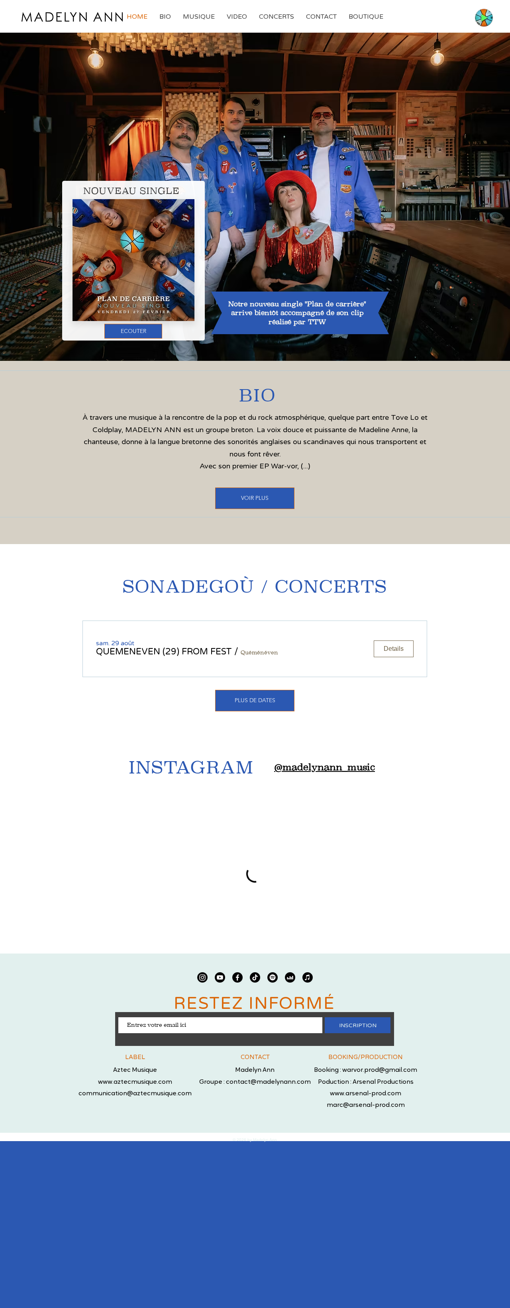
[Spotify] (272, 977)
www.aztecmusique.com (135, 1082)
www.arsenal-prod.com (365, 1094)
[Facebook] (237, 977)
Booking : (328, 1070)
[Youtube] (220, 977)
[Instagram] (202, 977)
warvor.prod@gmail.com (379, 1070)
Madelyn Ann (255, 1070)
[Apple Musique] (307, 977)
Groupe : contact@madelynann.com (255, 1082)
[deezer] (290, 977)
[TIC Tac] (255, 977)
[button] (164, 651)
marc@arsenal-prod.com (366, 1105)
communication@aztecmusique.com (135, 1094)
